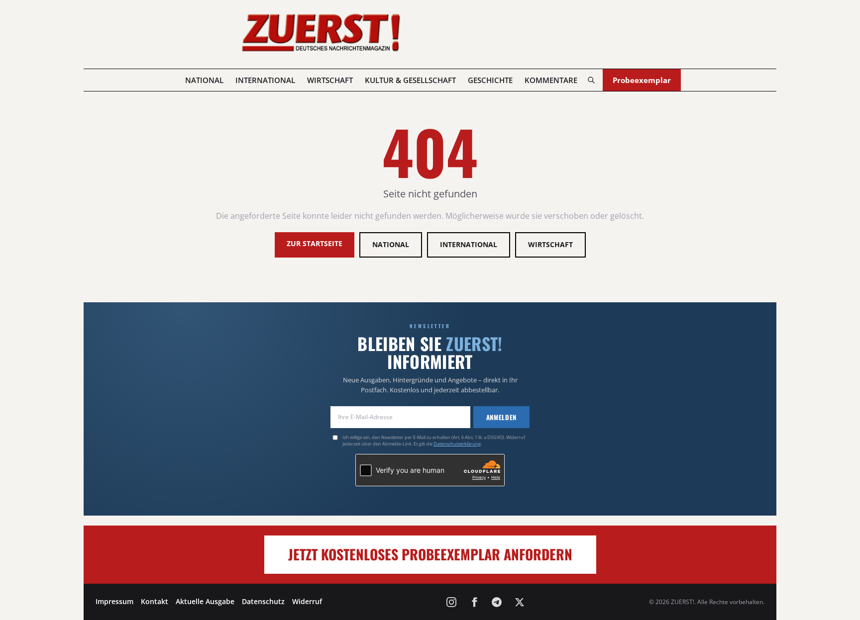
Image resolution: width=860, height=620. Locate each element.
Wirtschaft (330, 80)
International (265, 80)
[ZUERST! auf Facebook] (474, 602)
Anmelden (501, 417)
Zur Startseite (314, 243)
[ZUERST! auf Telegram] (496, 602)
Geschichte (490, 80)
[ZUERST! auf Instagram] (451, 602)
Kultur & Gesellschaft (410, 80)
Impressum (114, 601)
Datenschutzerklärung (457, 444)
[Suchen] (591, 80)
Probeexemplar (642, 80)
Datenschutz (263, 601)
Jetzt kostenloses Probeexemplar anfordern (430, 554)
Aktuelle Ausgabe (205, 601)
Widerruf (307, 601)
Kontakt (154, 601)
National (204, 80)
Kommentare (551, 80)
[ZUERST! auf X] (519, 602)
